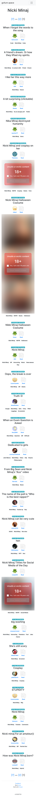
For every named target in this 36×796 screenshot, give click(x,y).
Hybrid (22, 768)
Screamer (22, 659)
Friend (24, 68)
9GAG (10, 531)
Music (23, 362)
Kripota (30, 457)
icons (19, 785)
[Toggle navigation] (31, 3)
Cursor (21, 787)
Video (21, 457)
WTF (20, 553)
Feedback (18, 783)
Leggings (14, 411)
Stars (22, 136)
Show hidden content (18, 181)
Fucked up (20, 509)
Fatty (24, 408)
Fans (30, 191)
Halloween (27, 315)
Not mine (24, 531)
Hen (24, 553)
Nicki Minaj (18, 43)
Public (28, 111)
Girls (20, 408)
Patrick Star (23, 746)
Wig (22, 702)
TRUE (29, 408)
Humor (22, 89)
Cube (24, 43)
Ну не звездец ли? (19, 111)
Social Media (24, 612)
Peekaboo (22, 634)
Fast (27, 634)
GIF (11, 362)
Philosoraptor (18, 460)
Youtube (18, 724)
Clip (26, 457)
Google (7, 408)
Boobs (25, 191)
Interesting (17, 362)
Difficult (26, 436)
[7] (12, 19)
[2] (19, 19)
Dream (29, 68)
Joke (31, 634)
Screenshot (21, 411)
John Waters (7, 457)
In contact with (16, 68)
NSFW (14, 191)
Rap (18, 365)
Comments (25, 724)
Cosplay (19, 191)
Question (17, 436)
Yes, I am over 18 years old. (19, 176)
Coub (11, 43)
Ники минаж (30, 362)
